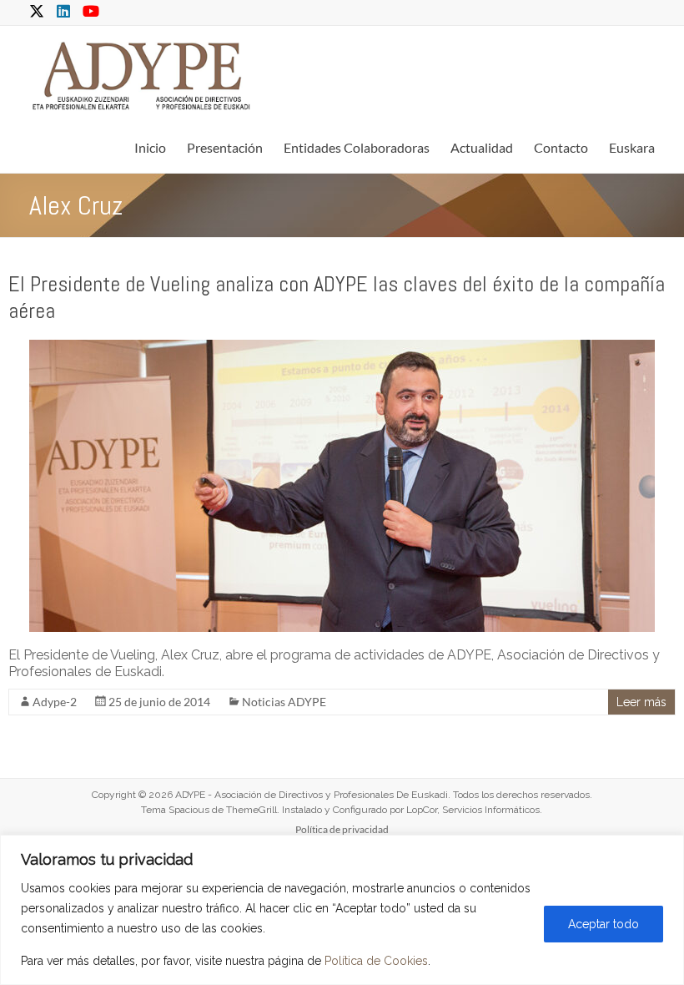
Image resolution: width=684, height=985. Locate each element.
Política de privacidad (342, 829)
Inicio (150, 147)
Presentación (225, 147)
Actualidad (481, 147)
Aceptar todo (603, 924)
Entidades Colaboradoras (357, 147)
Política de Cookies (376, 960)
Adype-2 (55, 702)
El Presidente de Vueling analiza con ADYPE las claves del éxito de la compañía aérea (336, 297)
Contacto (561, 147)
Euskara (632, 147)
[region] (342, 910)
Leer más (641, 702)
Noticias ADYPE (284, 702)
